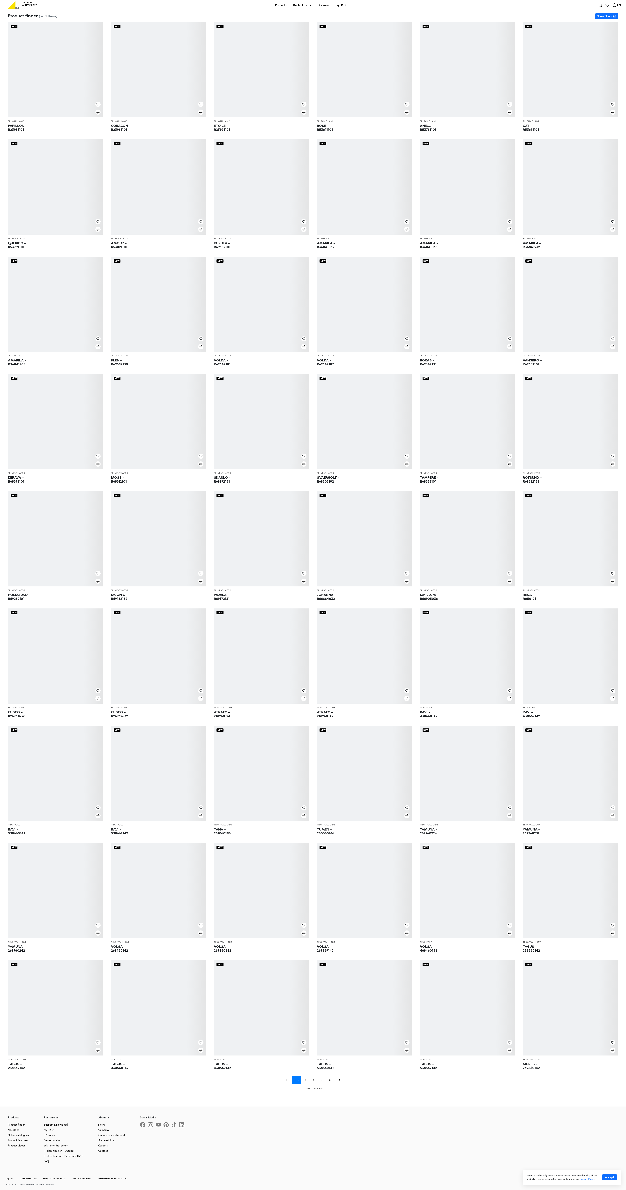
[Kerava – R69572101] (55, 421)
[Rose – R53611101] (364, 69)
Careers (103, 1145)
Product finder (16, 1124)
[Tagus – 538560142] (364, 1007)
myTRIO (49, 1129)
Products (281, 5)
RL (9, 121)
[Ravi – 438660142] (467, 656)
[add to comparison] (98, 112)
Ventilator (224, 238)
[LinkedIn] (183, 1126)
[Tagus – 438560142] (158, 1007)
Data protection (28, 1178)
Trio (216, 707)
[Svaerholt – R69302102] (364, 421)
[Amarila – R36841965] (55, 304)
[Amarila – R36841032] (364, 187)
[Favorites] (607, 5)
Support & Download (56, 1124)
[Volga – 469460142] (467, 890)
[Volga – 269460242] (261, 890)
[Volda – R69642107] (364, 304)
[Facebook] (144, 1126)
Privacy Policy (587, 1178)
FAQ (46, 1161)
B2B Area (49, 1135)
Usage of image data (54, 1178)
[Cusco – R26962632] (158, 656)
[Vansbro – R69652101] (570, 304)
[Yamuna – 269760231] (570, 773)
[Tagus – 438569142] (261, 1007)
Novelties (13, 1129)
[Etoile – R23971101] (261, 69)
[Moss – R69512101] (158, 421)
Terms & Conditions (81, 1178)
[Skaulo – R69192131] (261, 421)
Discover (323, 5)
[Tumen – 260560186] (364, 773)
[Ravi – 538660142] (55, 773)
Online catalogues (18, 1135)
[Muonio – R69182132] (158, 538)
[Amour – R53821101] (158, 187)
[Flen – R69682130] (158, 304)
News (101, 1124)
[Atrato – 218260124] (261, 656)
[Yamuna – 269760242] (55, 890)
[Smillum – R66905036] (467, 538)
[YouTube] (160, 1126)
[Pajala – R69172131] (261, 538)
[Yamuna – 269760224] (467, 773)
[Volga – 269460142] (158, 890)
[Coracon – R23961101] (158, 69)
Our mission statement (111, 1135)
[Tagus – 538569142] (467, 1007)
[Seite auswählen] (299, 1080)
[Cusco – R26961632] (55, 656)
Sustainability (106, 1140)
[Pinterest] (167, 1126)
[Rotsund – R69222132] (570, 421)
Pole (429, 707)
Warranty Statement (56, 1145)
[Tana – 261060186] (261, 773)
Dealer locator (52, 1140)
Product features (18, 1140)
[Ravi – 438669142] (570, 656)
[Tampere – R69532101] (467, 421)
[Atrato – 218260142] (364, 656)
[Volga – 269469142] (364, 890)
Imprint (9, 1178)
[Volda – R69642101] (261, 304)
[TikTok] (175, 1126)
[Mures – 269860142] (570, 1007)
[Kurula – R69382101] (261, 187)
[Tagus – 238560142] (570, 890)
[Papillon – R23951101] (55, 69)
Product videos (16, 1145)
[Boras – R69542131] (467, 304)
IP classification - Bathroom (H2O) (63, 1156)
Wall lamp (18, 121)
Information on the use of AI (112, 1178)
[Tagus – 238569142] (55, 1007)
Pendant (326, 238)
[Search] (600, 5)
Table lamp (327, 121)
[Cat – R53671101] (570, 69)
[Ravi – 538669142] (158, 773)
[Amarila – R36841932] (570, 187)
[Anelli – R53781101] (467, 69)
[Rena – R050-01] (570, 538)
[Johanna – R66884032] (364, 538)
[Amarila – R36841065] (467, 187)
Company (103, 1129)
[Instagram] (152, 1126)
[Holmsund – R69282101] (55, 538)
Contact (103, 1150)
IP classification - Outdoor (59, 1150)
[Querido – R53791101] (55, 187)
